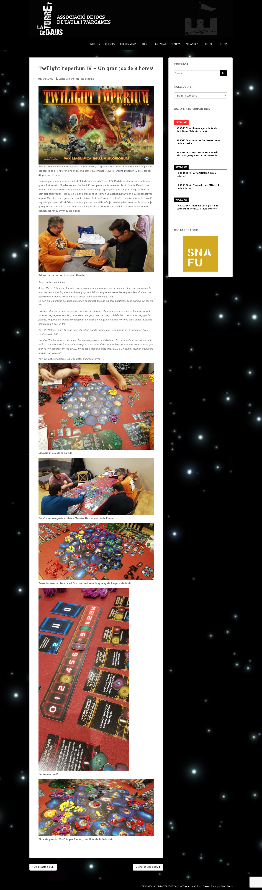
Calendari (160, 43)
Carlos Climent (66, 78)
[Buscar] (223, 73)
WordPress (227, 886)
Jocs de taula (87, 78)
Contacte (209, 43)
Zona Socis (192, 43)
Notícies (95, 43)
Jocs (144, 43)
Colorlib (198, 886)
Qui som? (110, 43)
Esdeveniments (128, 43)
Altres (223, 43)
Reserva (176, 43)
